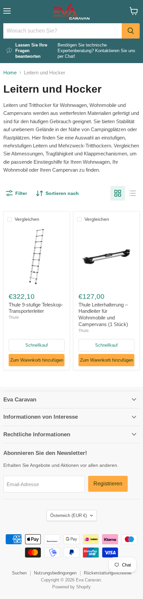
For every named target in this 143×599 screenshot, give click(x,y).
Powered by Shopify (71, 586)
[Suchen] (131, 31)
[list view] (132, 193)
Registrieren (107, 483)
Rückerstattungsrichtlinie (107, 572)
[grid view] (117, 193)
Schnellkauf (36, 345)
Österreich (68, 515)
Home (10, 72)
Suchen (19, 572)
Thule (14, 317)
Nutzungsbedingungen (55, 572)
